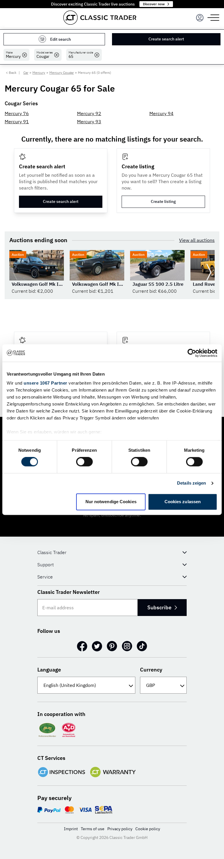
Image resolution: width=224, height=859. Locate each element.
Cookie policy (147, 828)
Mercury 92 (89, 113)
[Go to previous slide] (15, 272)
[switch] (84, 462)
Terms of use (92, 828)
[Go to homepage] (99, 17)
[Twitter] (97, 646)
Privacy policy (119, 828)
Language (49, 669)
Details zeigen (191, 483)
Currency (151, 669)
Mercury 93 (89, 121)
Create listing (163, 201)
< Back (11, 72)
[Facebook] (82, 646)
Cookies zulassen (182, 501)
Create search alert (166, 39)
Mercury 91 (17, 121)
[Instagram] (127, 646)
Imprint (71, 828)
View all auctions (197, 240)
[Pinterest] (112, 646)
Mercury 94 (161, 113)
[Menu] (200, 17)
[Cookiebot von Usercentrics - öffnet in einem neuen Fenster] (191, 353)
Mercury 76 (17, 113)
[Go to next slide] (209, 272)
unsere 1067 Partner (45, 383)
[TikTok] (142, 646)
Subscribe (159, 607)
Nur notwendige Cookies (110, 501)
